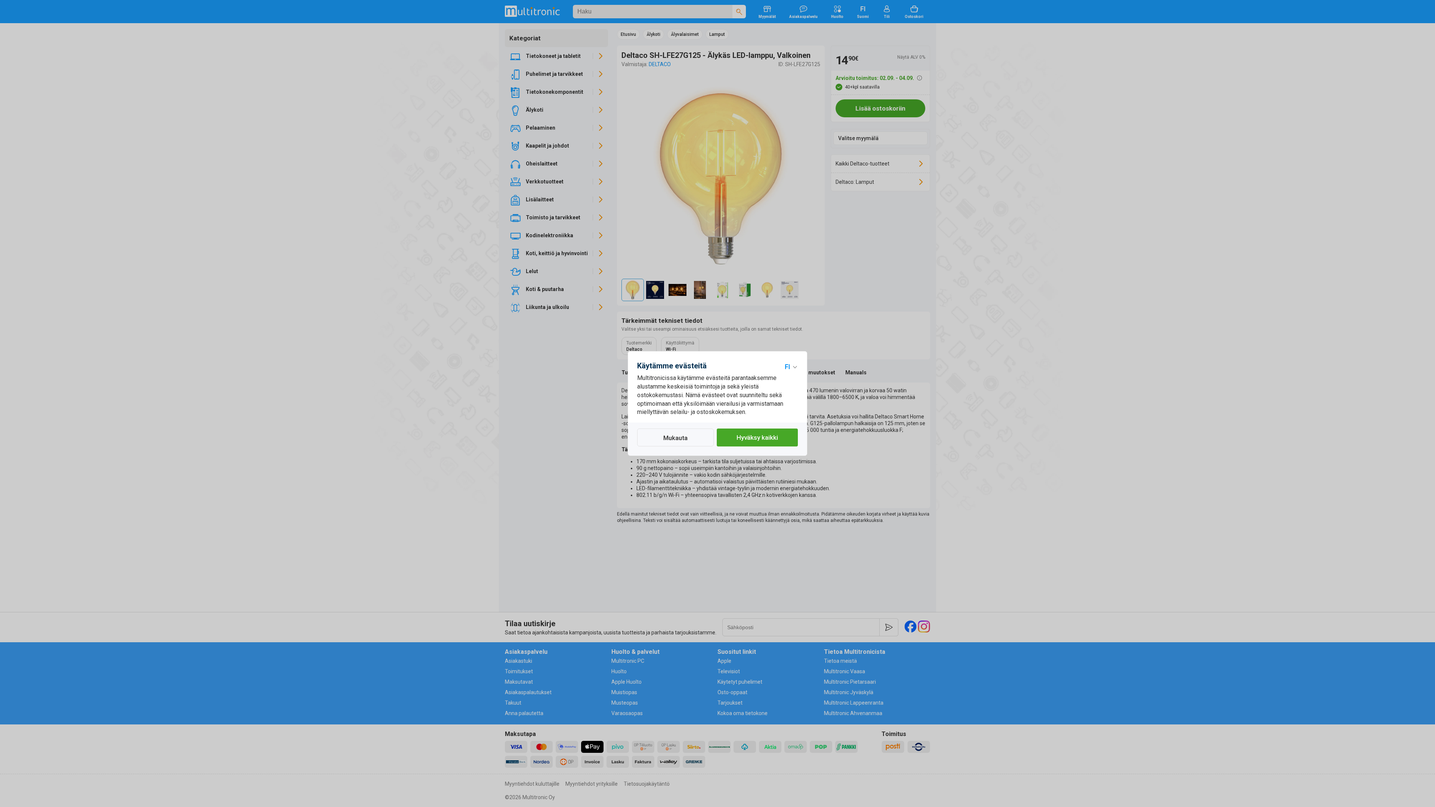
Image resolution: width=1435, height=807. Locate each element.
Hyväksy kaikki (757, 437)
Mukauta (675, 438)
